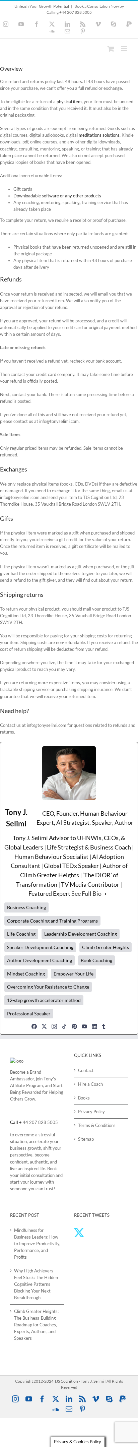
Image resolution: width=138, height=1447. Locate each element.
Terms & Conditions (97, 1125)
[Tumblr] (104, 1026)
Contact (85, 1070)
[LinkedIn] (94, 1026)
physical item (69, 101)
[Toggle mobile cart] (111, 48)
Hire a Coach (90, 1084)
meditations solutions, (100, 135)
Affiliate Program (26, 1085)
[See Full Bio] (105, 893)
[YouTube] (84, 1026)
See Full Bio (86, 893)
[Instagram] (54, 1026)
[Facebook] (34, 1026)
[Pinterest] (74, 1026)
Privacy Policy (91, 1111)
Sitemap (86, 1139)
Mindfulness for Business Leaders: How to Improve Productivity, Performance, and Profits (37, 1244)
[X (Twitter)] (44, 1026)
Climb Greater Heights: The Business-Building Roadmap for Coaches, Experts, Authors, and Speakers (36, 1325)
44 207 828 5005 (40, 1122)
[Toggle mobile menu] (124, 48)
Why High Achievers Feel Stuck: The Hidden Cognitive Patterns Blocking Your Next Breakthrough (36, 1284)
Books (84, 1097)
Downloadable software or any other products (57, 195)
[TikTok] (64, 1026)
